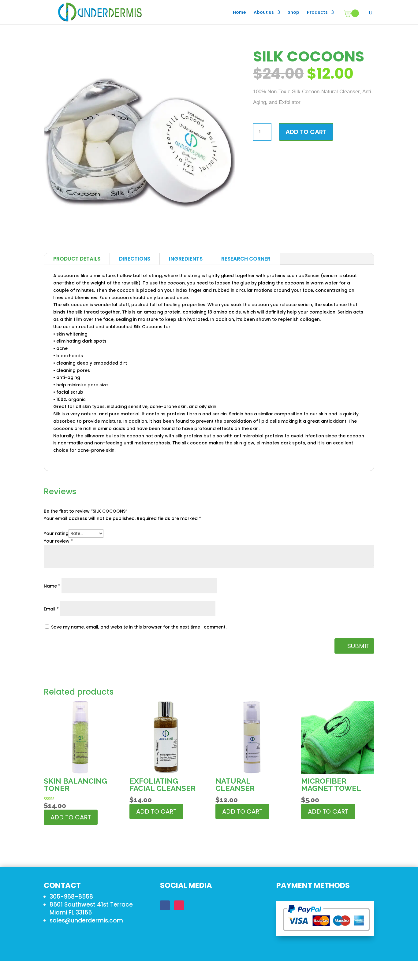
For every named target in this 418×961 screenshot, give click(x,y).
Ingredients (186, 258)
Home (239, 12)
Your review (58, 541)
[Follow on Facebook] (165, 905)
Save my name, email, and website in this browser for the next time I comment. (138, 627)
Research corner (246, 258)
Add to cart (306, 132)
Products (317, 12)
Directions (134, 258)
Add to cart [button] (70, 817)
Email (51, 609)
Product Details (76, 258)
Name (52, 586)
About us (264, 12)
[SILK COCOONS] (139, 239)
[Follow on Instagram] (179, 905)
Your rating (56, 533)
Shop (293, 12)
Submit (358, 646)
